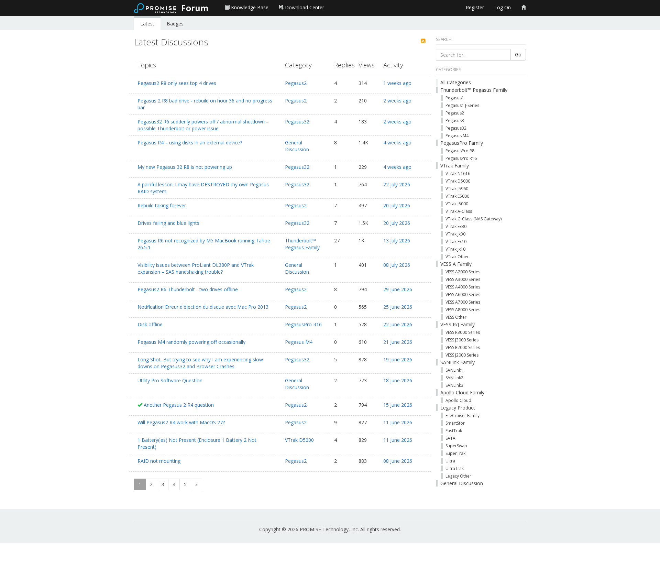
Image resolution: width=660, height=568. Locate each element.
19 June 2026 (397, 359)
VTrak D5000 (299, 440)
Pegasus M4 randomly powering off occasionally (191, 342)
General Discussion (297, 146)
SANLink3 (454, 385)
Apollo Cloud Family (462, 392)
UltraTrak (455, 468)
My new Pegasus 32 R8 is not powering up (185, 167)
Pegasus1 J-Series (462, 105)
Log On (502, 7)
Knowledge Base (249, 7)
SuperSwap (456, 446)
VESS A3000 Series (463, 279)
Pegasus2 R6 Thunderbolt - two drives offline (188, 289)
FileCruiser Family (463, 415)
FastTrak (454, 431)
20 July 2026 (396, 205)
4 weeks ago (397, 142)
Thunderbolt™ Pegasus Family (302, 244)
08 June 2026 (397, 461)
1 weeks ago (397, 83)
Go (518, 54)
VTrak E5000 (457, 196)
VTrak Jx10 (455, 249)
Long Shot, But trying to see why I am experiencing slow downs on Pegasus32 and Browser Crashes (200, 363)
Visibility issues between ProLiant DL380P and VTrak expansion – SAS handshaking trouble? (196, 268)
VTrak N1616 (458, 173)
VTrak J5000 (457, 204)
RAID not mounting (159, 461)
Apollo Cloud (458, 400)
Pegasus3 (455, 120)
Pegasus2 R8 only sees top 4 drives (177, 83)
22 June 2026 (397, 324)
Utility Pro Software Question (170, 380)
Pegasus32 (297, 121)
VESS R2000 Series (463, 347)
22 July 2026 (396, 184)
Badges (175, 23)
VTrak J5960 (457, 189)
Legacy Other (458, 476)
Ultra (450, 461)
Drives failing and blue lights (168, 223)
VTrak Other (457, 257)
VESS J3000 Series (462, 340)
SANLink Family (457, 362)
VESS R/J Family (457, 324)
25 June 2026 (397, 307)
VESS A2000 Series (463, 272)
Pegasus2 (296, 83)
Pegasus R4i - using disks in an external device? (190, 142)
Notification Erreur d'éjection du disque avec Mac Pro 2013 (203, 307)
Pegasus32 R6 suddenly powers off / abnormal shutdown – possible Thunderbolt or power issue (203, 125)
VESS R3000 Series (463, 332)
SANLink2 (454, 378)
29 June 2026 (397, 289)
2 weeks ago (397, 100)
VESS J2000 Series (462, 355)
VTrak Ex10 (456, 241)
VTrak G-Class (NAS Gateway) (474, 219)
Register (475, 7)
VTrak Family (454, 165)
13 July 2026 (396, 240)
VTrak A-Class (459, 211)
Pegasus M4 (298, 342)
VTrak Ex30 (456, 226)
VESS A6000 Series (463, 294)
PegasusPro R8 (460, 151)
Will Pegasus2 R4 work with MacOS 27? (181, 422)
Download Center (304, 7)
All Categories (455, 82)
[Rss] (423, 41)
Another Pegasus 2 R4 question (179, 405)
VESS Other (456, 317)
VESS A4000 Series (463, 287)
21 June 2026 (397, 342)
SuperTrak (455, 453)
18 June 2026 (397, 380)
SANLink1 (454, 370)
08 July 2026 (396, 265)
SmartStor (455, 423)
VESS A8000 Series (463, 310)
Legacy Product (457, 407)
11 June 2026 (397, 422)
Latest (147, 23)
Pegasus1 (455, 98)
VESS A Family (456, 264)
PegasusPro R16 (303, 324)
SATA (450, 438)
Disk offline (150, 324)
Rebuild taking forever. (162, 205)
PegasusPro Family (461, 143)
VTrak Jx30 (455, 234)
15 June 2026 (397, 405)
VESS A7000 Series (463, 302)
